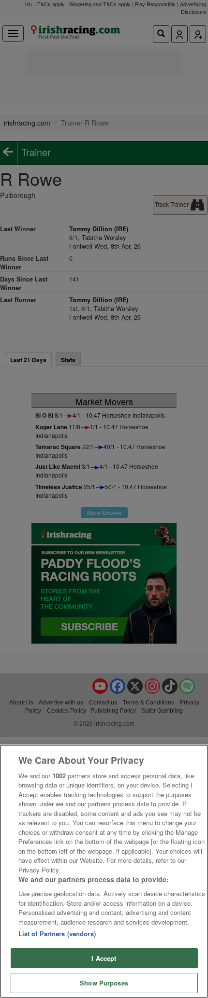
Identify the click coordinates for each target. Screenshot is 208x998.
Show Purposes (104, 982)
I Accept (103, 958)
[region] (104, 871)
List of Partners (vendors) (57, 933)
